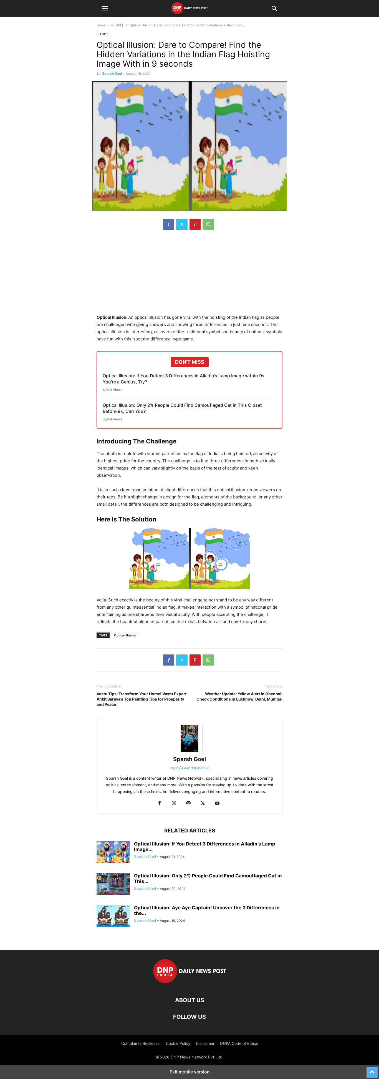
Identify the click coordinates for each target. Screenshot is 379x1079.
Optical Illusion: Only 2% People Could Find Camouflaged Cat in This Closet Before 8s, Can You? (182, 408)
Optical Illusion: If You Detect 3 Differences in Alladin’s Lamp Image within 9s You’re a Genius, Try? (183, 379)
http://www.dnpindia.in (189, 768)
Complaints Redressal (140, 1043)
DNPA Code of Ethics (239, 1043)
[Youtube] (217, 803)
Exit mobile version (190, 1072)
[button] (105, 8)
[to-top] (372, 1070)
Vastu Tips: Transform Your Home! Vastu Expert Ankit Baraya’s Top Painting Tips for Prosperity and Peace (141, 699)
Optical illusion (125, 635)
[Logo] (190, 983)
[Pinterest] (195, 224)
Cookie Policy (178, 1043)
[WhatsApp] (208, 224)
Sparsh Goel (112, 73)
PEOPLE (117, 25)
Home (101, 25)
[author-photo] (189, 751)
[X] (182, 224)
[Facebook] (168, 224)
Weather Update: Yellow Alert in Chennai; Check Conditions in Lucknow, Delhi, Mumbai (239, 696)
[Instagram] (174, 803)
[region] (189, 275)
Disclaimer (205, 1043)
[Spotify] (188, 803)
